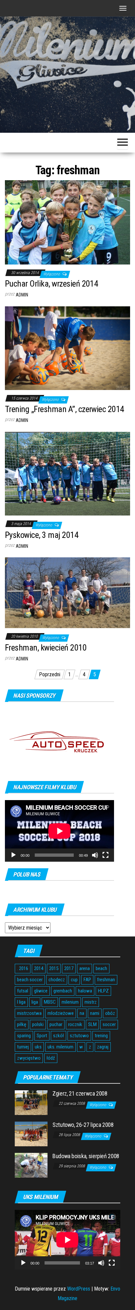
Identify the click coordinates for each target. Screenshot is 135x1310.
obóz (110, 1013)
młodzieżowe (61, 1013)
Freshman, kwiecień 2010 (46, 648)
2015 (53, 968)
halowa (85, 991)
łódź (51, 1058)
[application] (59, 831)
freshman (106, 980)
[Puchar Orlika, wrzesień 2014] (67, 222)
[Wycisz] (95, 855)
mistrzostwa (29, 1013)
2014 (38, 968)
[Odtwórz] (13, 855)
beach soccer (30, 980)
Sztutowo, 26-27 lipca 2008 (83, 1124)
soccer (109, 1024)
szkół (58, 1036)
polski (38, 1024)
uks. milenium (60, 1047)
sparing (24, 1036)
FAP (87, 980)
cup (74, 980)
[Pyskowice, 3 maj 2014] (67, 473)
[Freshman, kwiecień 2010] (67, 592)
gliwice (41, 991)
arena (84, 968)
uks (38, 1047)
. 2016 (22, 968)
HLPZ (103, 991)
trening (101, 1036)
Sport (42, 1036)
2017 (68, 968)
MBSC (50, 1002)
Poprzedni (49, 674)
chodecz (56, 980)
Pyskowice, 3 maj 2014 (41, 535)
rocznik (75, 1024)
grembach (62, 991)
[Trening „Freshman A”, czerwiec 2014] (67, 348)
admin (22, 294)
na (82, 1013)
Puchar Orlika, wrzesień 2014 (51, 284)
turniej (23, 1047)
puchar (55, 1024)
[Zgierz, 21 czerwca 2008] (31, 1102)
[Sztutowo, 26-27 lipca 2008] (31, 1133)
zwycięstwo (29, 1058)
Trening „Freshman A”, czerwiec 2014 (64, 409)
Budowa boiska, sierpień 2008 (85, 1156)
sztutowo (79, 1036)
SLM (92, 1024)
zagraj (102, 1047)
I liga (21, 1002)
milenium (70, 1002)
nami (94, 1013)
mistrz (91, 1002)
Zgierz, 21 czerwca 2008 (79, 1093)
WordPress (78, 1289)
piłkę (21, 1024)
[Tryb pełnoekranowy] (105, 855)
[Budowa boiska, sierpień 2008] (31, 1165)
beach (101, 968)
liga (34, 1002)
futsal (22, 991)
